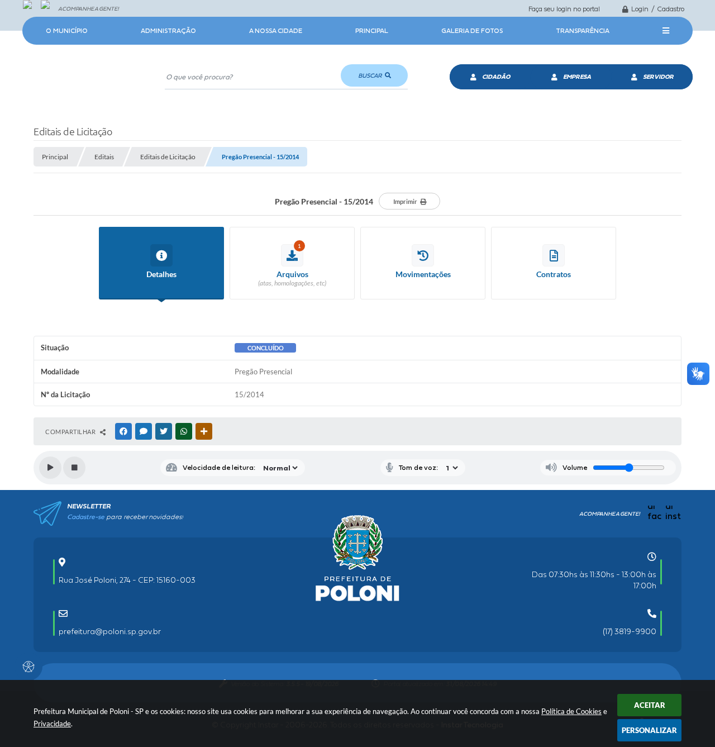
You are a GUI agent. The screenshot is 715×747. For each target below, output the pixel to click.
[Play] (50, 467)
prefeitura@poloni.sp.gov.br (110, 631)
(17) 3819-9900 (629, 631)
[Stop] (74, 467)
